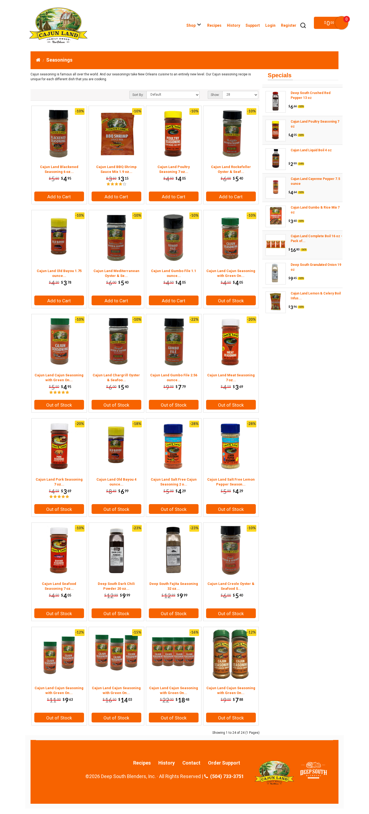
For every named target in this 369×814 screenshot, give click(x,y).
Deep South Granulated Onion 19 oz (316, 267)
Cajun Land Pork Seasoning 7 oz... (59, 481)
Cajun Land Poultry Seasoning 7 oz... (173, 169)
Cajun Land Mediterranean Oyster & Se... (116, 273)
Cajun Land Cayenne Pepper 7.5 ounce (315, 181)
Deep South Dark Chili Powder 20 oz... (116, 586)
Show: (215, 95)
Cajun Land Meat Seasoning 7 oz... (231, 377)
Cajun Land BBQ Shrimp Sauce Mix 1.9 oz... (116, 169)
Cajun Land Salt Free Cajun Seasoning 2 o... (174, 481)
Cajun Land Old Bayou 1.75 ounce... (59, 273)
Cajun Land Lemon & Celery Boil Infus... (316, 296)
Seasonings (59, 60)
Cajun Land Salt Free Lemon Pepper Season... (231, 481)
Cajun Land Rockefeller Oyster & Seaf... (231, 169)
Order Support (224, 763)
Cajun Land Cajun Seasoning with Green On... (230, 273)
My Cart (341, 22)
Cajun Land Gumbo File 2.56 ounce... (173, 377)
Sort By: (138, 95)
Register (288, 25)
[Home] (38, 60)
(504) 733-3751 (226, 776)
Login (270, 25)
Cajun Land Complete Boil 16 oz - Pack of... (316, 238)
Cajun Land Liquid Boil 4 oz (311, 150)
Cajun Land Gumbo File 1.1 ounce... (173, 273)
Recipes (214, 25)
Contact (191, 763)
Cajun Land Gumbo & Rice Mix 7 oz (315, 210)
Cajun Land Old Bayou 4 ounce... (116, 481)
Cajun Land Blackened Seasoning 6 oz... (59, 169)
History (233, 25)
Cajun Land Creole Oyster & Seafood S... (230, 586)
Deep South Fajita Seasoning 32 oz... (173, 586)
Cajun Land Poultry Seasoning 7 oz (315, 124)
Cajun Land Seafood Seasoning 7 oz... (59, 586)
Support (253, 25)
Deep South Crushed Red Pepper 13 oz (310, 95)
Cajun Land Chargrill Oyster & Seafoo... (116, 377)
